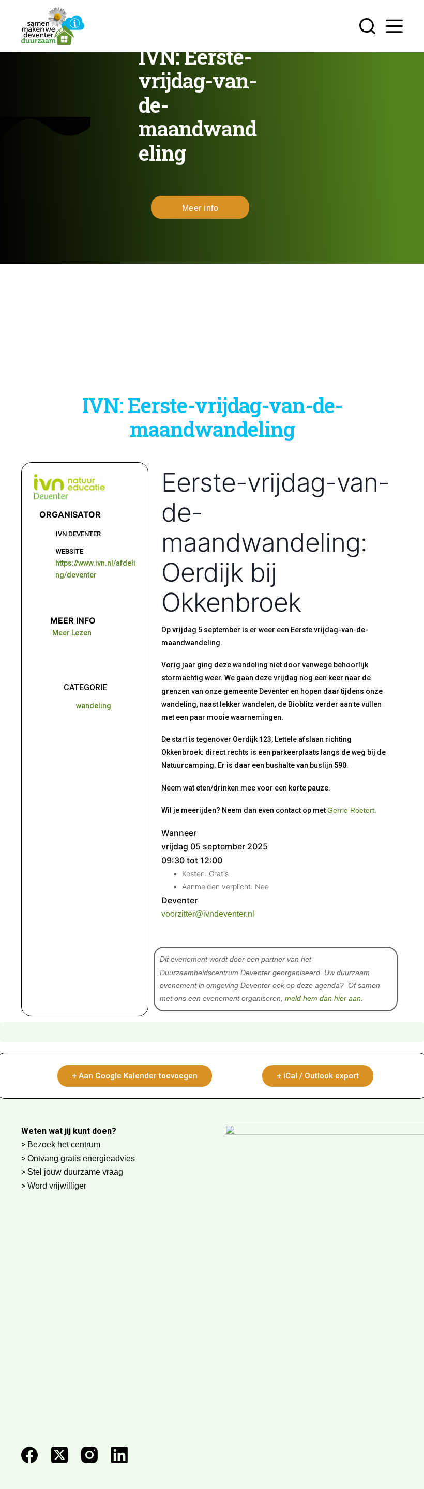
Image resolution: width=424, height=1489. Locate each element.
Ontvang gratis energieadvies (81, 1158)
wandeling (93, 706)
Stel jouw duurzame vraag (75, 1171)
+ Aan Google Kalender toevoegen (135, 1076)
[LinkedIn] (119, 1455)
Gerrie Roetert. (351, 810)
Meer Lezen (72, 633)
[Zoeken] (367, 26)
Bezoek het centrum (63, 1144)
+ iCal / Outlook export (318, 1076)
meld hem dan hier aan (323, 998)
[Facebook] (29, 1455)
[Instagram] (89, 1455)
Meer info (200, 208)
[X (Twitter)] (59, 1455)
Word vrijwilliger (56, 1185)
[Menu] (394, 26)
